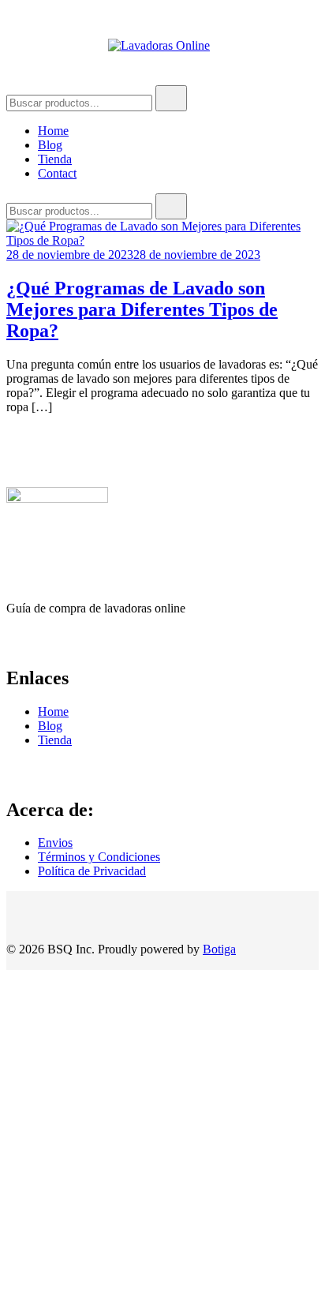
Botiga (219, 949)
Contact (57, 173)
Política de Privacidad (92, 871)
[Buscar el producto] (171, 98)
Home (53, 130)
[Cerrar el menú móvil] (295, 32)
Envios (55, 842)
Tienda (55, 159)
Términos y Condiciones (99, 856)
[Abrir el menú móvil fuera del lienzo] (12, 46)
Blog (50, 145)
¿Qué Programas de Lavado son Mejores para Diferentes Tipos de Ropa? (142, 309)
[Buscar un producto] (296, 46)
